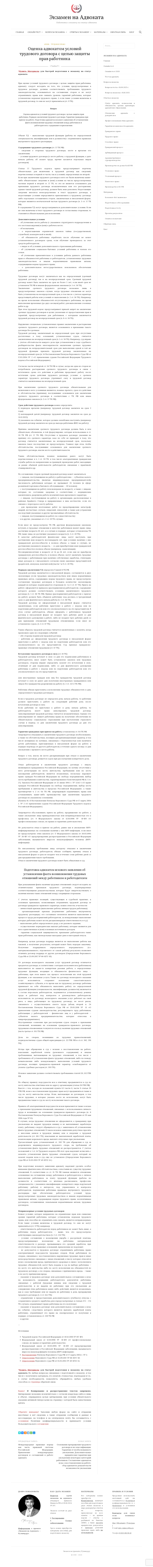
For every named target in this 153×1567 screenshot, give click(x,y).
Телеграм (131, 1523)
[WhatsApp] (31, 1433)
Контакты (116, 1513)
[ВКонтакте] (22, 1433)
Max (114, 1523)
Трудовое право (58, 44)
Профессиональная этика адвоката (119, 121)
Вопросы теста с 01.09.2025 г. (117, 87)
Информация (24, 1528)
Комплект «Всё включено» (116, 197)
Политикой (130, 1501)
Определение (28, 1358)
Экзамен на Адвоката (76, 17)
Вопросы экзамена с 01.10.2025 (117, 93)
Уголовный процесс (113, 176)
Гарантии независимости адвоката (119, 126)
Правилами (116, 1505)
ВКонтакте (121, 1523)
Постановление (29, 1355)
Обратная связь (118, 32)
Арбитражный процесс (114, 153)
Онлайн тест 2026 (112, 71)
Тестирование (58, 1518)
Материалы (99, 32)
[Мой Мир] (34, 1433)
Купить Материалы (29, 71)
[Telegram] (28, 1433)
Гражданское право (113, 131)
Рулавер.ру (85, 1551)
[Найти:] (140, 32)
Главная (20, 32)
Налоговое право (112, 181)
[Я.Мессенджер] (19, 1433)
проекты (99, 1523)
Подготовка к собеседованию (117, 203)
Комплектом (87, 1501)
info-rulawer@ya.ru (126, 1528)
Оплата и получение (113, 219)
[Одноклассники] (25, 1433)
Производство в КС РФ (114, 187)
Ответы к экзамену (79, 32)
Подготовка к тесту (113, 208)
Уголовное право (112, 171)
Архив (46, 44)
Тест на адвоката (112, 77)
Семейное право (112, 142)
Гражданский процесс (114, 147)
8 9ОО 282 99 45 (125, 1533)
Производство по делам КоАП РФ (119, 165)
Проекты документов (113, 213)
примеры (89, 1528)
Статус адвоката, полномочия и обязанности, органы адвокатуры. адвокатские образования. (120, 105)
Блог (131, 32)
